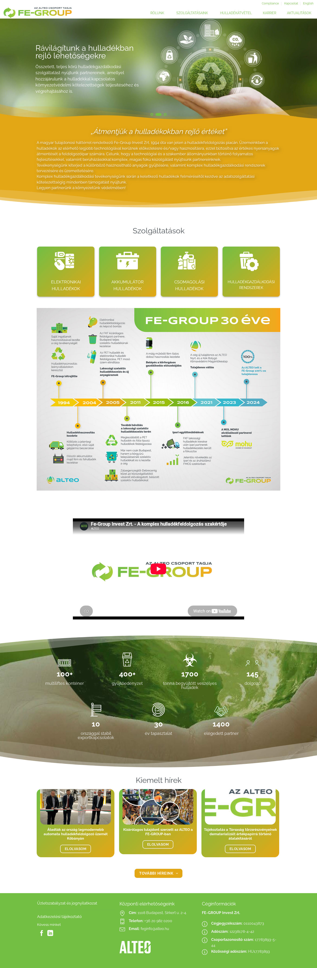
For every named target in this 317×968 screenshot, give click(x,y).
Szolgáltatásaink (192, 13)
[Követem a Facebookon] (42, 933)
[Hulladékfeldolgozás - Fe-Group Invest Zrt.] (49, 13)
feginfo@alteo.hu (155, 929)
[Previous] (12, 69)
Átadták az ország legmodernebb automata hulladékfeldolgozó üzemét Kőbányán (76, 834)
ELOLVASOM (75, 849)
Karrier (269, 13)
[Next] (305, 69)
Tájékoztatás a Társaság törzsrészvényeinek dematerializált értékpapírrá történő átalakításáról (240, 834)
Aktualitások (299, 13)
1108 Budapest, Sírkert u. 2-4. (162, 913)
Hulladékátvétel (236, 13)
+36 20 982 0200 (158, 921)
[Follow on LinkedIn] (50, 933)
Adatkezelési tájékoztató (59, 916)
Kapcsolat (291, 3)
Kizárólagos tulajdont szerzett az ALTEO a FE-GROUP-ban (158, 832)
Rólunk (157, 13)
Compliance (270, 3)
